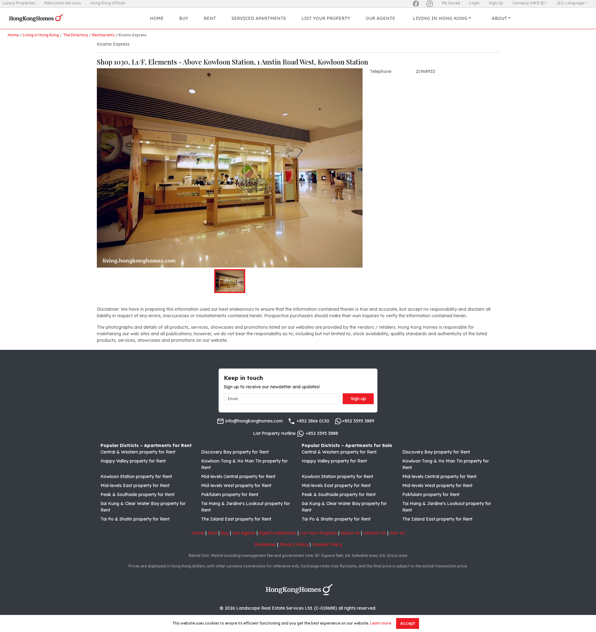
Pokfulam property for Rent (229, 494)
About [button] (499, 18)
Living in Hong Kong (41, 35)
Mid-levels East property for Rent (135, 485)
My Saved (451, 3)
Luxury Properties (18, 3)
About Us (350, 533)
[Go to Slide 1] (229, 281)
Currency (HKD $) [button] (528, 3)
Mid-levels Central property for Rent (238, 476)
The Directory (75, 35)
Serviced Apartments (259, 18)
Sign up (358, 398)
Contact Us (374, 533)
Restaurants (103, 35)
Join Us (397, 533)
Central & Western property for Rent (138, 452)
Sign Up (496, 3)
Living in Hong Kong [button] (440, 18)
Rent (210, 18)
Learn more (380, 623)
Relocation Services (62, 3)
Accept (407, 623)
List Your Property (325, 18)
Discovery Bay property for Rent (235, 452)
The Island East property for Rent (236, 519)
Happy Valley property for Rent (133, 461)
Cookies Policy (327, 544)
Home (157, 18)
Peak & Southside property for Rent (137, 494)
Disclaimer (265, 544)
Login (474, 3)
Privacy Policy (294, 544)
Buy (183, 18)
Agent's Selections (277, 533)
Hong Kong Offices (107, 3)
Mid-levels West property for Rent (236, 485)
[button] (230, 168)
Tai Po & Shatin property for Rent (135, 519)
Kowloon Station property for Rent (136, 476)
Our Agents (380, 18)
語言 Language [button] (570, 3)
